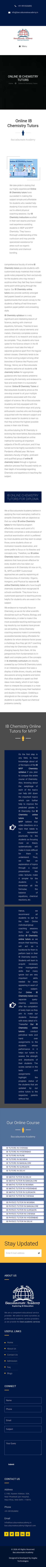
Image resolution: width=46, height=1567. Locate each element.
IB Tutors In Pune (15, 1155)
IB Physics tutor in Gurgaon (21, 1210)
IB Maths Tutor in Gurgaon (20, 1192)
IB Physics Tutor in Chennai (20, 1213)
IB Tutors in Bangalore (18, 1163)
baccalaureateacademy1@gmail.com (20, 1525)
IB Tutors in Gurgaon (17, 1167)
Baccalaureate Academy (23, 1552)
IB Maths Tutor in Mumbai (19, 1184)
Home (11, 83)
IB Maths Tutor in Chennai (20, 1196)
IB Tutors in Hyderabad (18, 1151)
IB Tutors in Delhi (15, 1170)
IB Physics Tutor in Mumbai (20, 1202)
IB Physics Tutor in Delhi (19, 1221)
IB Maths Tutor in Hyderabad (21, 1188)
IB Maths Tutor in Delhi (18, 1177)
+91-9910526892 (11, 1511)
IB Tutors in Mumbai (16, 1159)
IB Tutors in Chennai (17, 1148)
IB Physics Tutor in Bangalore (22, 1206)
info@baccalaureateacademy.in (17, 1522)
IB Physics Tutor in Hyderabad (22, 1217)
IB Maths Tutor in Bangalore (21, 1181)
